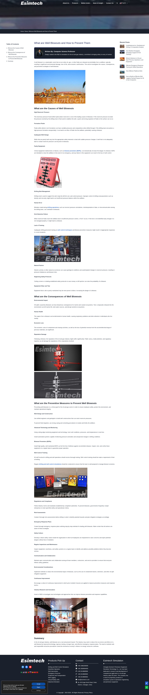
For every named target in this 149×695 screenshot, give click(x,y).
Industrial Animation (54, 682)
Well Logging (52, 677)
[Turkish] (35, 672)
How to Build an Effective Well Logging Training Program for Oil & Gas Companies (135, 78)
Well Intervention (53, 671)
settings (21, 689)
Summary (10, 61)
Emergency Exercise (54, 673)
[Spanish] (33, 672)
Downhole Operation (54, 669)
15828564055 (84, 668)
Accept (38, 684)
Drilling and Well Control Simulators (58, 667)
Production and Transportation (56, 675)
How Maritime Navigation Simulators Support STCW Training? (133, 52)
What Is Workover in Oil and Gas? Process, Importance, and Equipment (134, 60)
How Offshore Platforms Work (134, 71)
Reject (38, 687)
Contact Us (109, 3)
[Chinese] (37, 672)
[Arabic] (21, 672)
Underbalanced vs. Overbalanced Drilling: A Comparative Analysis (135, 46)
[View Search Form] (117, 3)
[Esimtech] (32, 3)
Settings (38, 690)
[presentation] (122, 46)
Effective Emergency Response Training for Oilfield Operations (134, 66)
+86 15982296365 (83, 666)
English (123, 3)
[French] (26, 672)
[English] (24, 672)
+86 (79, 668)
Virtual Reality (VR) (53, 679)
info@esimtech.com (83, 679)
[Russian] (30, 672)
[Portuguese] (28, 672)
